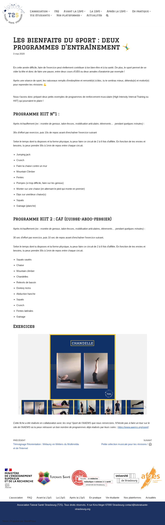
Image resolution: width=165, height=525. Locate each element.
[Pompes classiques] (139, 407)
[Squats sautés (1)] (113, 407)
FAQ (56, 11)
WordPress (30, 521)
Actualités (94, 15)
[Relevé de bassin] (60, 407)
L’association (16, 497)
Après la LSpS (77, 497)
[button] (49, 11)
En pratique (95, 497)
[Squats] (87, 407)
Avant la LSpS (44, 497)
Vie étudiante (112, 497)
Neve (5, 521)
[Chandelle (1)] (34, 407)
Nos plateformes (132, 497)
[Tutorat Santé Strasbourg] (13, 13)
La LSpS (60, 497)
